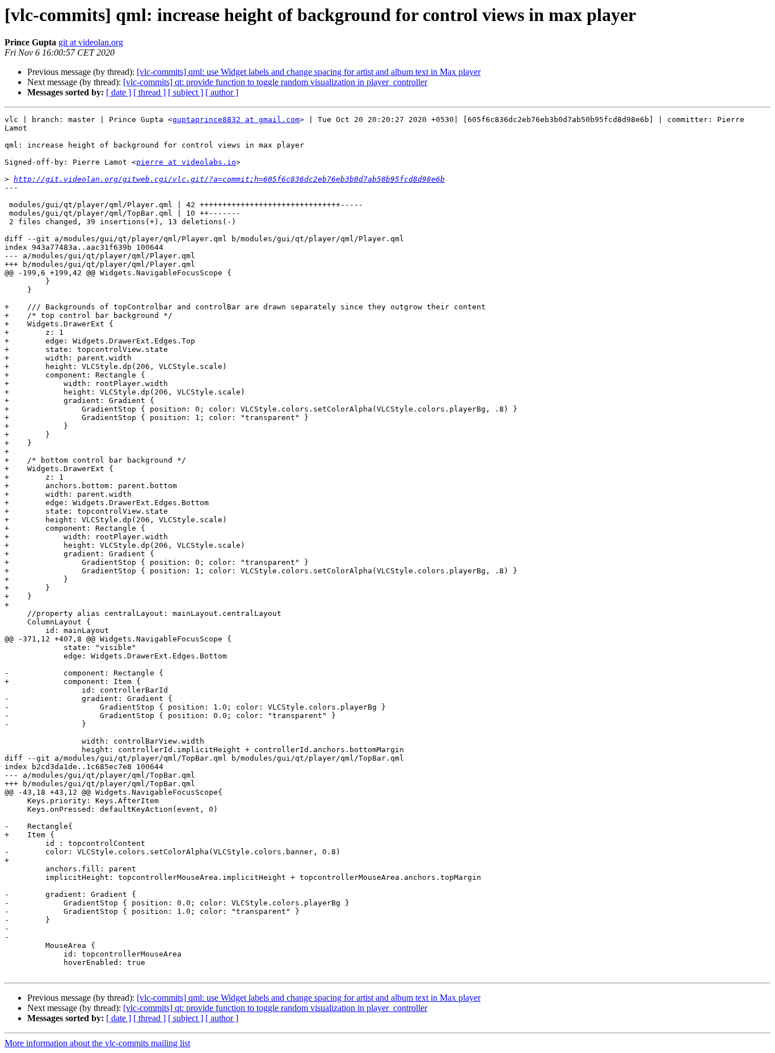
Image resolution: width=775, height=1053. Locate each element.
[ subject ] (185, 92)
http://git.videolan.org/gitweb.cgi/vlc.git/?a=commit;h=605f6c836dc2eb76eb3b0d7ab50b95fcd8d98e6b (229, 179)
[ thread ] (149, 92)
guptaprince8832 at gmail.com (236, 119)
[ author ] (221, 92)
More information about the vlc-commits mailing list (97, 1043)
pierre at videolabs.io (186, 162)
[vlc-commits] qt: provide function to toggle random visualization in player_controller (275, 82)
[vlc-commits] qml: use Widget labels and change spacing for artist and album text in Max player (309, 72)
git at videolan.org (90, 42)
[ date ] (118, 92)
